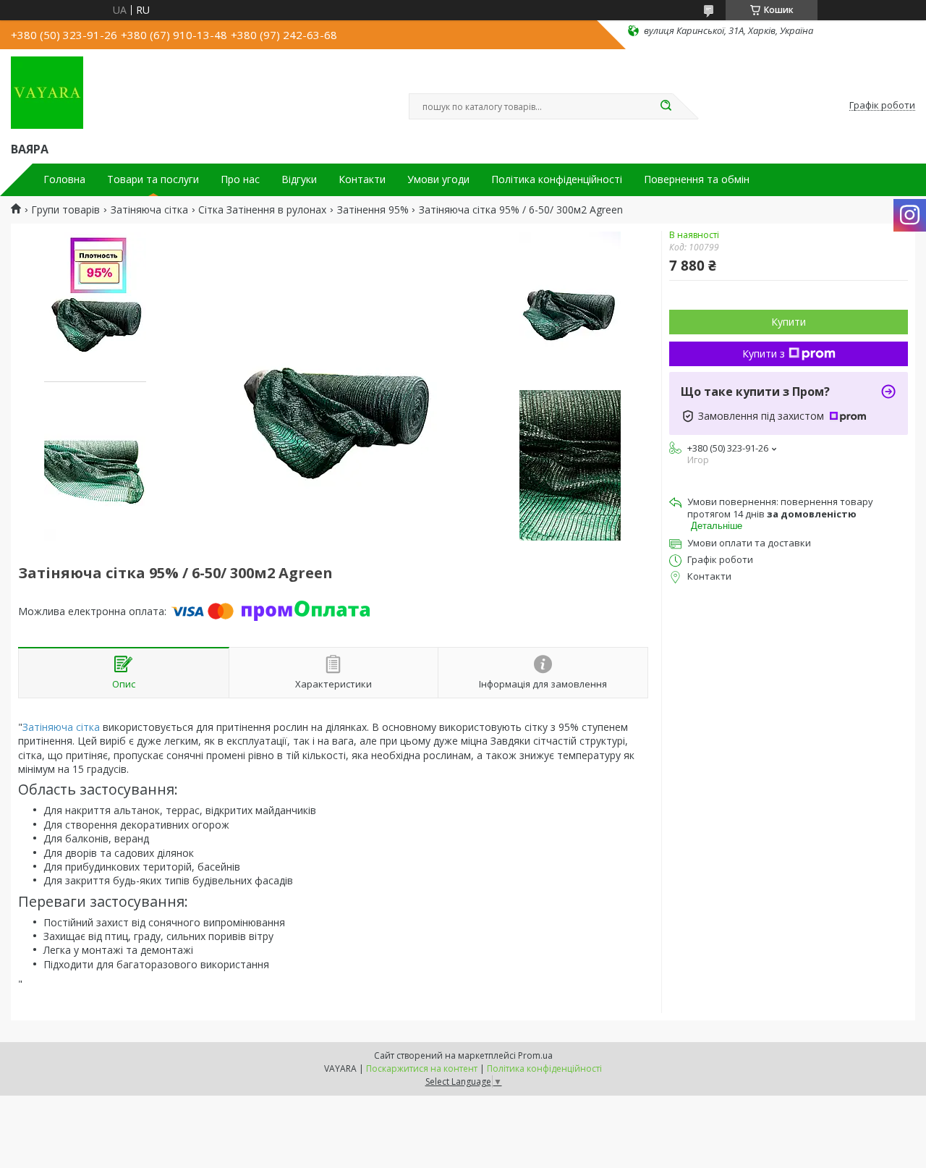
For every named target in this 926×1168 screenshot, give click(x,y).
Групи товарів (65, 209)
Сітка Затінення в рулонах (262, 209)
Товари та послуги (153, 179)
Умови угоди (438, 179)
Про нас (240, 179)
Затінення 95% (373, 209)
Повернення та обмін (696, 179)
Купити (788, 322)
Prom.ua (535, 1055)
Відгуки (299, 179)
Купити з (763, 353)
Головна (64, 179)
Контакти (362, 179)
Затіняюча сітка (149, 209)
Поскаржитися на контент (421, 1068)
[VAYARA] (47, 92)
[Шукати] (665, 106)
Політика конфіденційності (556, 179)
